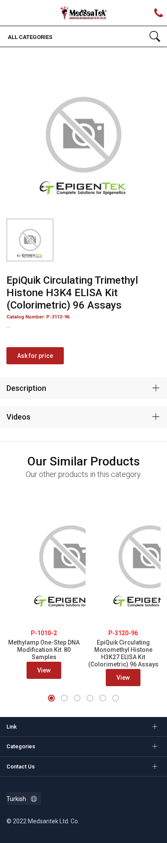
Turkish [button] (16, 798)
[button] (51, 698)
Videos (18, 416)
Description (26, 388)
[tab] (83, 388)
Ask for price (35, 355)
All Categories (29, 37)
